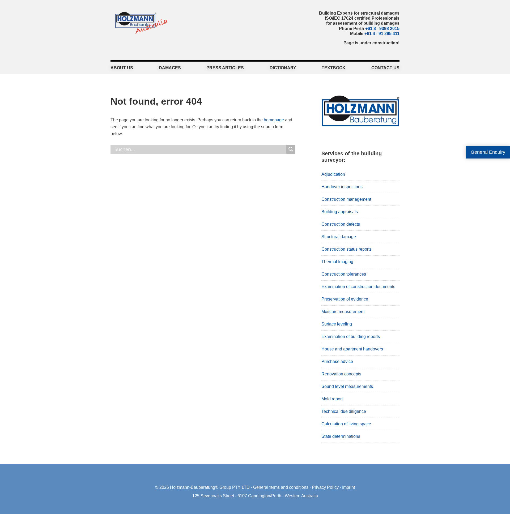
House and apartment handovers (352, 349)
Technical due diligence (343, 411)
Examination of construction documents (358, 286)
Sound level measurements (347, 386)
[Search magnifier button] (290, 149)
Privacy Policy (325, 487)
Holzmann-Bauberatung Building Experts (139, 23)
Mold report (332, 399)
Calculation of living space (346, 424)
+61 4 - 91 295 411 (382, 33)
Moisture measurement (342, 311)
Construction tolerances (343, 274)
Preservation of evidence (344, 299)
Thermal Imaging (337, 261)
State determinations (340, 436)
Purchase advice (337, 361)
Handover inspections (342, 187)
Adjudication (333, 174)
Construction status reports (346, 249)
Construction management (346, 199)
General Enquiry (488, 152)
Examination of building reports (350, 336)
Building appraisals (339, 211)
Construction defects (340, 224)
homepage (274, 120)
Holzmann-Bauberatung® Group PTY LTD (210, 487)
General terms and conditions (280, 487)
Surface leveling (336, 324)
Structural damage (338, 236)
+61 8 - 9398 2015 (382, 28)
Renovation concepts (341, 374)
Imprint (348, 487)
